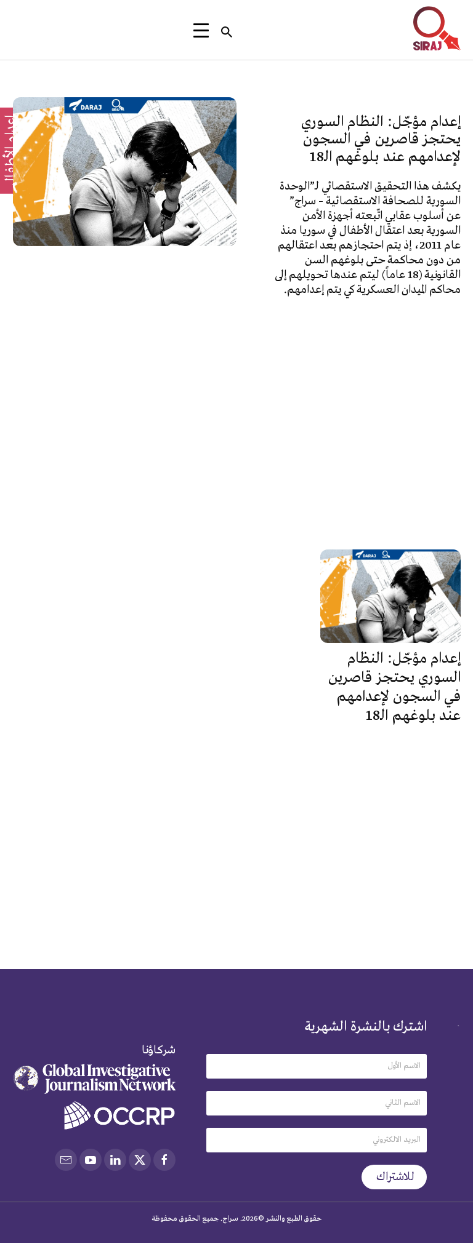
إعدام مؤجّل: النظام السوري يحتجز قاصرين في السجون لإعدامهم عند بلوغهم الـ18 (381, 140)
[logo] (437, 28)
